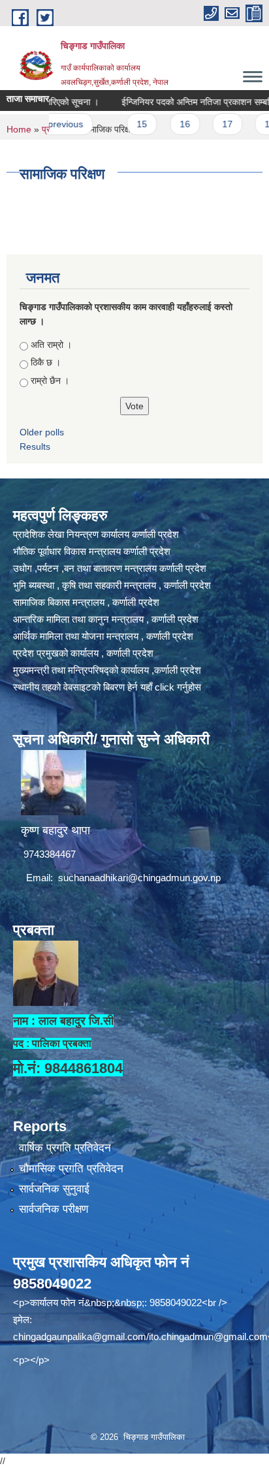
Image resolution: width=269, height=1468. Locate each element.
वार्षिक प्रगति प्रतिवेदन (65, 1148)
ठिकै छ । (46, 362)
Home (19, 129)
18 (251, 124)
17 (209, 124)
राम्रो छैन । (50, 380)
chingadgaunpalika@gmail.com (79, 1336)
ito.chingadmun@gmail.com (208, 1336)
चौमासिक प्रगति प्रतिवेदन (71, 1169)
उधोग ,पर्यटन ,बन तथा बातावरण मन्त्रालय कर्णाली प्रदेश (109, 568)
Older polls (42, 432)
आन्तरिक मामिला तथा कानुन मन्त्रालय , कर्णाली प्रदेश (105, 619)
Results (35, 446)
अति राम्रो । (51, 344)
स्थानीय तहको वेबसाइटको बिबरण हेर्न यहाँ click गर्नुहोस (107, 687)
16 (166, 124)
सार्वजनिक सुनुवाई (54, 1189)
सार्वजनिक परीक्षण (53, 1209)
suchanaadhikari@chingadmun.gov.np (139, 877)
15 (123, 124)
